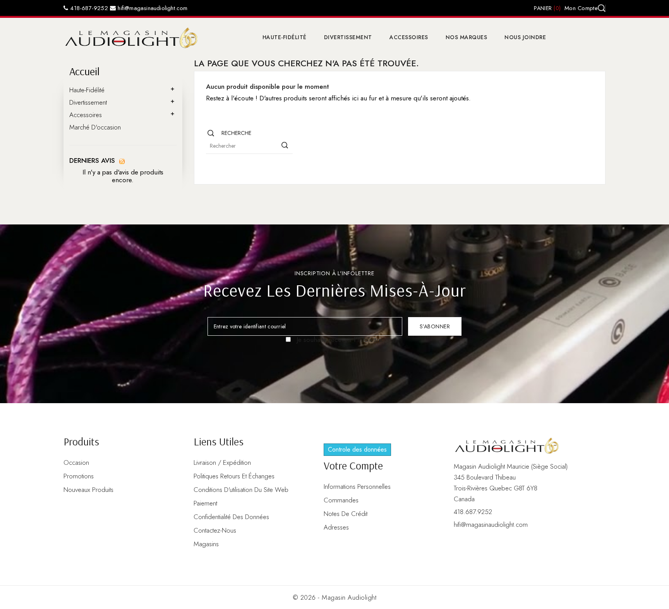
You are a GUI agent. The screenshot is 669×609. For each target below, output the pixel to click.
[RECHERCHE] (285, 145)
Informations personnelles (357, 486)
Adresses (336, 527)
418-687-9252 (88, 8)
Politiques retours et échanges (234, 476)
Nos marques (466, 37)
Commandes (341, 500)
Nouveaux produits (88, 489)
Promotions (78, 476)
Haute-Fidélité (284, 37)
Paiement (205, 503)
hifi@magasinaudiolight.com (151, 8)
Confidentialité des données (231, 516)
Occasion (76, 462)
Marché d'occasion (95, 127)
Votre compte (353, 465)
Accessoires (408, 37)
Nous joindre (525, 37)
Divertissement (348, 37)
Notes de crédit (345, 513)
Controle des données (357, 449)
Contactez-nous (215, 530)
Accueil (84, 71)
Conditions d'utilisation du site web (241, 489)
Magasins (206, 544)
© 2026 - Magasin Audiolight (335, 597)
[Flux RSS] (122, 160)
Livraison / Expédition (222, 462)
